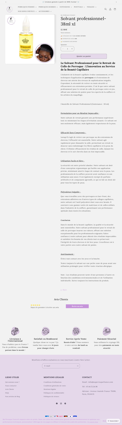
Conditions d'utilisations (52, 382)
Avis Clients (9, 389)
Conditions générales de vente (55, 386)
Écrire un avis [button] (77, 306)
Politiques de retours (51, 396)
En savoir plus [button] (92, 422)
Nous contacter (11, 386)
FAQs (7, 393)
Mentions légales (50, 389)
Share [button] (65, 290)
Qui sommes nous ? (12, 382)
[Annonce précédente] (6, 2)
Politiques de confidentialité (54, 393)
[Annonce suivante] (116, 2)
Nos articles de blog (12, 396)
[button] (27, 7)
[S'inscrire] (77, 365)
